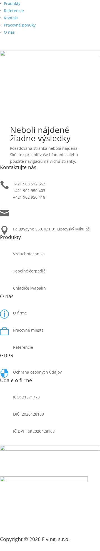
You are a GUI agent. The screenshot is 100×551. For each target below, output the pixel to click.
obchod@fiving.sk (29, 211)
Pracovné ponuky (20, 25)
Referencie (14, 10)
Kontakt (11, 17)
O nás (9, 32)
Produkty (12, 3)
